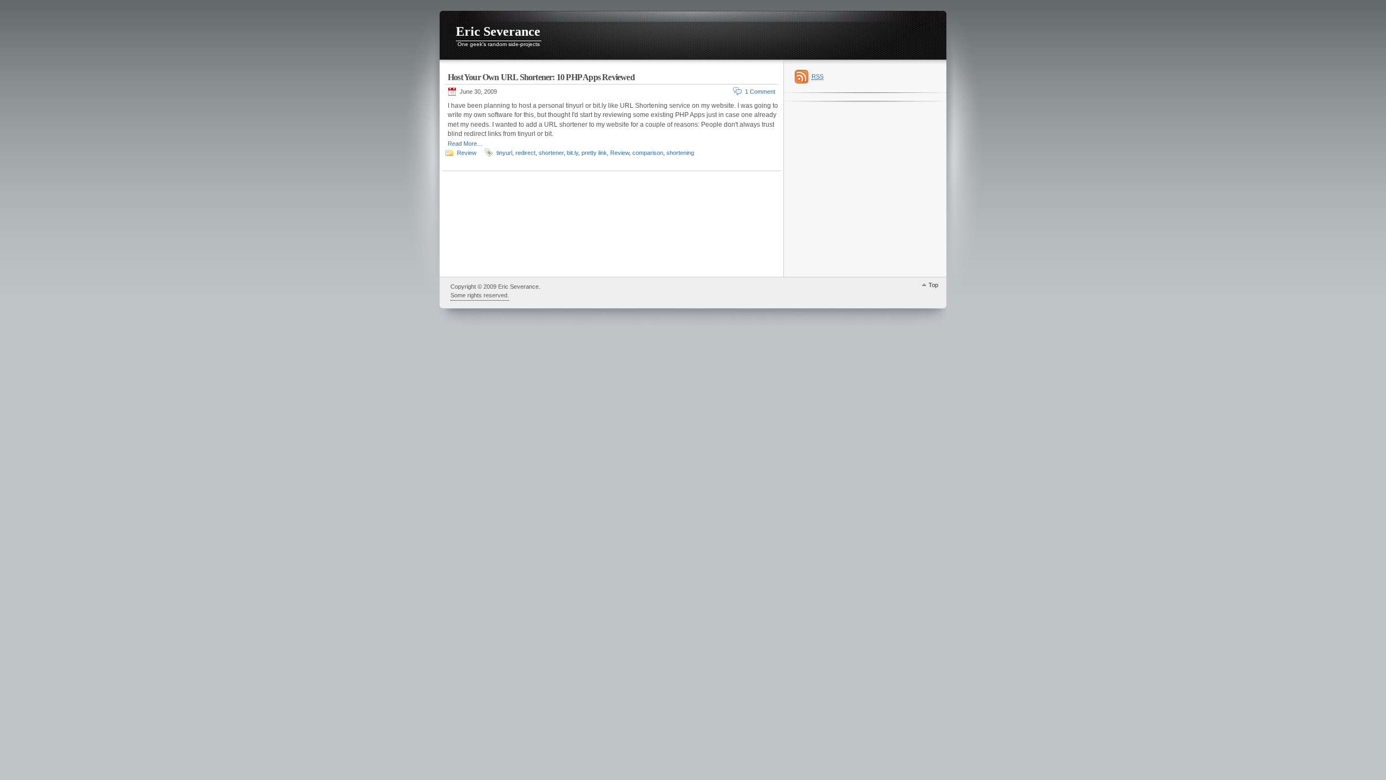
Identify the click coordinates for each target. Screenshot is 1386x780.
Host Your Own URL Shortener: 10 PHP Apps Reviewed (541, 77)
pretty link (594, 153)
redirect (525, 153)
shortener (551, 153)
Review (466, 153)
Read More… (465, 143)
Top (933, 285)
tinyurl (504, 153)
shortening (680, 153)
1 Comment (760, 91)
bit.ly (572, 153)
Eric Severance (498, 31)
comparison (647, 153)
